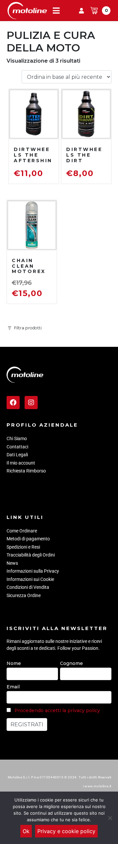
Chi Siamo (17, 438)
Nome (14, 663)
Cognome (71, 663)
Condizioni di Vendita (28, 587)
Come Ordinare (22, 530)
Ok (26, 831)
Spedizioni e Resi (23, 547)
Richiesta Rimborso (26, 470)
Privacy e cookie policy (66, 831)
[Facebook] (13, 402)
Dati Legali (17, 454)
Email (13, 687)
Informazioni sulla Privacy (33, 571)
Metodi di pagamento (28, 538)
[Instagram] (31, 402)
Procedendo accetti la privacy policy (57, 710)
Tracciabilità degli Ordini (31, 555)
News (12, 563)
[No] (110, 818)
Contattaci (17, 446)
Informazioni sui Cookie (30, 579)
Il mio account (21, 463)
